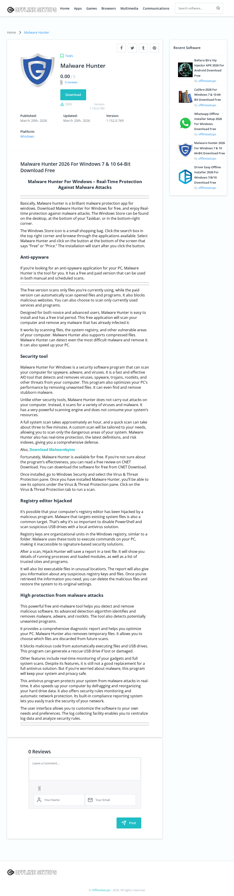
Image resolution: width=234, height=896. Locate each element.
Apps (78, 8)
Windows (27, 136)
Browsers (108, 8)
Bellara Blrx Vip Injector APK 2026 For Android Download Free (209, 68)
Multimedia (129, 8)
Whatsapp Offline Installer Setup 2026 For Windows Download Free (208, 121)
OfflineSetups (101, 890)
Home (64, 8)
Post (132, 823)
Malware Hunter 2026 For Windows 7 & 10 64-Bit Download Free (209, 148)
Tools (69, 56)
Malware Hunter (36, 32)
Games (91, 8)
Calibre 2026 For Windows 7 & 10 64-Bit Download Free (207, 94)
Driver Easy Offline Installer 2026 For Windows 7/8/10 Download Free (207, 175)
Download (73, 94)
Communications (156, 8)
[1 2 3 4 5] (84, 788)
